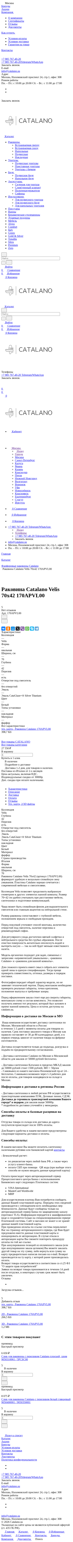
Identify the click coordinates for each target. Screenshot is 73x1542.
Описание (14, 791)
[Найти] (9, 262)
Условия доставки (18, 41)
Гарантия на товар (18, 44)
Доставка (13, 794)
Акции (5, 1441)
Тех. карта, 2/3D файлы (21, 804)
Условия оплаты (17, 38)
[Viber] (22, 629)
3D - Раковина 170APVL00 (22, 1323)
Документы (15, 27)
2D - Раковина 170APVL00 (22, 1314)
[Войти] (2, 385)
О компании (15, 17)
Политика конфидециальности (19, 1459)
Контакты (7, 1453)
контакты (59, 1149)
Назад (20, 451)
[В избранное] (4, 617)
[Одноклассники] (8, 629)
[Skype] (32, 629)
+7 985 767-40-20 (11, 59)
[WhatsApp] (27, 629)
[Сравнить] (4, 621)
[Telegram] (37, 629)
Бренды (5, 1444)
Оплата (12, 797)
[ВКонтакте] (3, 629)
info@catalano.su (10, 71)
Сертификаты (16, 21)
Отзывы (12, 24)
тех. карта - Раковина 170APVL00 (26, 729)
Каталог (6, 1438)
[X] (18, 629)
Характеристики (17, 788)
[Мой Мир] (13, 629)
